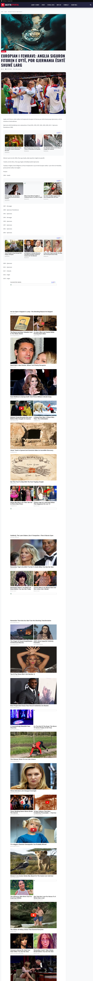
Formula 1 (66, 5)
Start (2, 11)
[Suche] (90, 4)
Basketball (74, 5)
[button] (33, 32)
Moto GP (59, 5)
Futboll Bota (50, 5)
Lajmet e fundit (35, 5)
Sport (43, 5)
